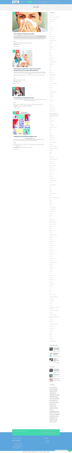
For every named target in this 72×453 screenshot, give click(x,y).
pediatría (51, 414)
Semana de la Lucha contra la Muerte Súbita (54, 308)
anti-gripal (18, 104)
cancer (51, 389)
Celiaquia (50, 85)
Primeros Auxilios (52, 279)
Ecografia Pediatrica (52, 142)
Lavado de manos (52, 211)
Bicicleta (50, 55)
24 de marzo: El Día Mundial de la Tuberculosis (56, 354)
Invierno (50, 200)
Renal (50, 292)
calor (50, 68)
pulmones (51, 416)
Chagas (50, 89)
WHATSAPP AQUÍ (47, 442)
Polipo (50, 273)
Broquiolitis (51, 64)
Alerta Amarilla (52, 36)
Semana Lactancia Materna (53, 310)
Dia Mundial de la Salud (53, 127)
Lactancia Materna (52, 209)
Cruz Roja (51, 104)
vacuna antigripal (41, 144)
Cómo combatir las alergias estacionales (24, 33)
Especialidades (51, 157)
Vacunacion (51, 330)
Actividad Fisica (51, 21)
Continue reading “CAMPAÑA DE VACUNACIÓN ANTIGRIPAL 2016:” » (28, 140)
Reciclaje (50, 290)
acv (50, 387)
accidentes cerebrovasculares (54, 17)
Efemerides (51, 144)
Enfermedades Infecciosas (53, 148)
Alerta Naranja (51, 38)
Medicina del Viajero (52, 224)
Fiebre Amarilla (51, 161)
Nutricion (51, 247)
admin (15, 41)
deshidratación (52, 396)
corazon (50, 98)
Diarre (50, 131)
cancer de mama (55, 389)
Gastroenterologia (52, 165)
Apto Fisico (51, 49)
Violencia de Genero (52, 341)
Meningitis (51, 230)
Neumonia (50, 239)
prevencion (32, 144)
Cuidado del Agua (52, 111)
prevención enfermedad (36, 104)
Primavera (51, 277)
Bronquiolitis (51, 57)
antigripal (17, 144)
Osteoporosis (51, 260)
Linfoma (50, 215)
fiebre (21, 144)
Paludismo (51, 264)
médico (54, 404)
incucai (51, 402)
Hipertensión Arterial (52, 180)
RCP (50, 288)
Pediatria (19, 81)
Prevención (30, 147)
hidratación (54, 400)
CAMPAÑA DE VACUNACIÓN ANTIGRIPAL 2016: (25, 136)
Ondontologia (51, 258)
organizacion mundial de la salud (54, 412)
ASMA (50, 53)
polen (54, 414)
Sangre (50, 303)
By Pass (50, 66)
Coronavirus (51, 100)
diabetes (56, 396)
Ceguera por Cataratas (53, 83)
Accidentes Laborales (52, 19)
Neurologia (51, 243)
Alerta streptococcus (53, 40)
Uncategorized (51, 328)
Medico (50, 228)
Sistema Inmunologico (53, 314)
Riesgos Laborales (52, 294)
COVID (50, 102)
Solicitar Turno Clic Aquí (49, 432)
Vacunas (50, 332)
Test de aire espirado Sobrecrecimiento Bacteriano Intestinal (56, 348)
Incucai (50, 189)
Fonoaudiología (52, 163)
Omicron (50, 256)
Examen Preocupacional (53, 159)
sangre (57, 416)
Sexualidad (51, 312)
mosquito (51, 404)
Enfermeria (51, 150)
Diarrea (50, 133)
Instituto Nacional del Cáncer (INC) (54, 198)
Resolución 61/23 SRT (56, 374)
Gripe (19, 147)
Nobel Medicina (51, 245)
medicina (57, 402)
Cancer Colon (51, 72)
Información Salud (24, 147)
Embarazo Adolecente (53, 146)
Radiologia (51, 286)
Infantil (50, 191)
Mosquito (51, 232)
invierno (54, 402)
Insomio (50, 195)
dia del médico (51, 125)
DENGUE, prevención (56, 378)
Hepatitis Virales (52, 178)
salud (42, 104)
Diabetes (50, 129)
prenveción (29, 104)
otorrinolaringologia (53, 262)
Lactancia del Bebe (52, 207)
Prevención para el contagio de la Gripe (24, 97)
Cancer (50, 70)
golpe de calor (57, 398)
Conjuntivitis (51, 96)
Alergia (19, 44)
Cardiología (51, 81)
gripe (21, 104)
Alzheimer (51, 42)
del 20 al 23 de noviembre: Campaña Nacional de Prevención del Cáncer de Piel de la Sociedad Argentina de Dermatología (54, 115)
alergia (53, 387)
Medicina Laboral (52, 226)
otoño (25, 104)
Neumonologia (51, 241)
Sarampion (51, 305)
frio (53, 398)
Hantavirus (51, 174)
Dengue (50, 118)
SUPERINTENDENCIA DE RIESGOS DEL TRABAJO (54, 317)
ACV (50, 23)
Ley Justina (51, 213)
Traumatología (51, 326)
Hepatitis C (51, 176)
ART (50, 51)
